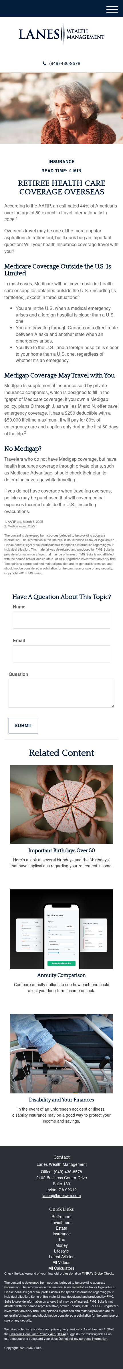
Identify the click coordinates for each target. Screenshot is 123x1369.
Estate (61, 1228)
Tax (61, 1239)
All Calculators (61, 1268)
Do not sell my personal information (83, 1338)
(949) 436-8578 (64, 63)
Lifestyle (61, 1251)
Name (19, 607)
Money (61, 1245)
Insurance (62, 1234)
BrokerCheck (103, 1273)
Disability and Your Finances (61, 1100)
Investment (61, 1222)
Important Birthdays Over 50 (61, 851)
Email (19, 640)
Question (18, 674)
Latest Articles (61, 1256)
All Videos (61, 1262)
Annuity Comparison (61, 975)
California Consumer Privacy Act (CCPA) (37, 1334)
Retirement (61, 1216)
